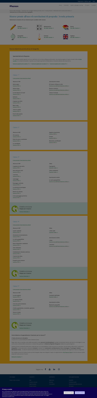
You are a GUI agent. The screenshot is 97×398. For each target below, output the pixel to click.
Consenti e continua (80, 392)
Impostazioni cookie (68, 392)
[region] (48, 392)
